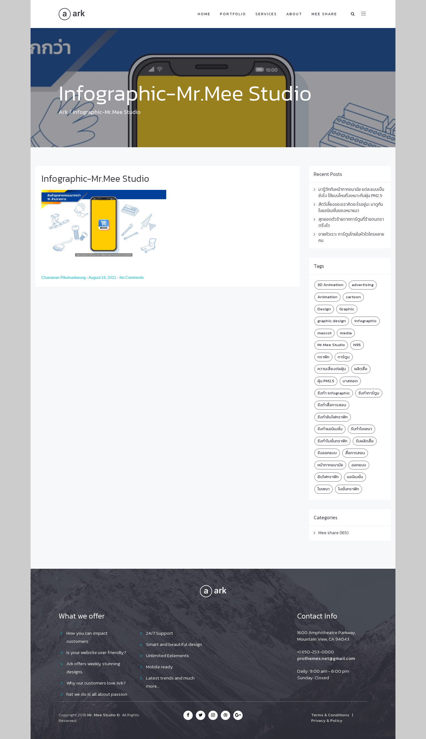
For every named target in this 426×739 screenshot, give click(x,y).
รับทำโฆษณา (361, 429)
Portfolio (233, 14)
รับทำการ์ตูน (368, 393)
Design (324, 309)
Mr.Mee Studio (331, 345)
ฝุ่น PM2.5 (325, 381)
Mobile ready (159, 666)
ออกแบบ (358, 465)
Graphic (346, 309)
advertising (363, 285)
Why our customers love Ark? (96, 682)
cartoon (353, 297)
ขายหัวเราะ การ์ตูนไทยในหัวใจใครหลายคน (351, 237)
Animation (327, 297)
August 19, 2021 (103, 277)
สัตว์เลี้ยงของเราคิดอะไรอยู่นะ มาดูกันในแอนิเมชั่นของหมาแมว (350, 207)
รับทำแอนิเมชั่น (329, 429)
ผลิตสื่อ (360, 369)
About (294, 14)
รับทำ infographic (333, 393)
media (346, 333)
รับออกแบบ (327, 453)
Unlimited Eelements (167, 655)
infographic (365, 321)
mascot (324, 333)
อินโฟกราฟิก (328, 477)
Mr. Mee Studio (101, 715)
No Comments (131, 277)
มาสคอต (350, 381)
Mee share (324, 14)
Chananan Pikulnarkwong (64, 277)
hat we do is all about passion (96, 694)
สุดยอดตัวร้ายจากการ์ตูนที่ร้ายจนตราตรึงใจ (351, 222)
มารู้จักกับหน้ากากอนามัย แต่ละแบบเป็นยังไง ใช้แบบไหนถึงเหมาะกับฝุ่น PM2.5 (351, 192)
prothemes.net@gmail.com (326, 658)
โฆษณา (323, 489)
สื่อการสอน (355, 453)
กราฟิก (323, 357)
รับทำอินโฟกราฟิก (332, 417)
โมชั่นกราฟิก (348, 489)
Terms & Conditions (330, 715)
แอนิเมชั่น (355, 477)
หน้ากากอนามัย (330, 465)
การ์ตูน (344, 357)
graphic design (331, 321)
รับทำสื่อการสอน (331, 405)
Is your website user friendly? (96, 652)
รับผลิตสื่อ (365, 441)
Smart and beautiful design (174, 644)
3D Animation (330, 285)
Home (204, 14)
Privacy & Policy (326, 720)
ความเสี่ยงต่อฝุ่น (331, 369)
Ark (63, 112)
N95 (357, 345)
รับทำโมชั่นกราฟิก (332, 441)
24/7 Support (159, 633)
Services (266, 14)
